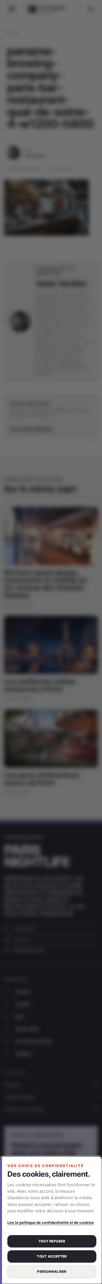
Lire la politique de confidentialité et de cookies (50, 1222)
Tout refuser (52, 1241)
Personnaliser (51, 1271)
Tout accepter (52, 1256)
